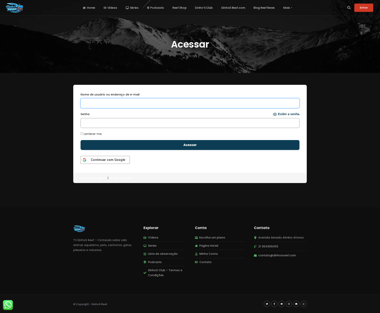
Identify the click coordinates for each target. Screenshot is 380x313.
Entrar (364, 7)
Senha (85, 114)
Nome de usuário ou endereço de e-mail (110, 94)
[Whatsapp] (303, 304)
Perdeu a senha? (121, 178)
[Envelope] (296, 304)
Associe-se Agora (94, 178)
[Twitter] (267, 304)
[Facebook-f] (274, 304)
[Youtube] (281, 304)
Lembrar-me (92, 134)
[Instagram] (289, 304)
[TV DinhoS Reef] (79, 228)
